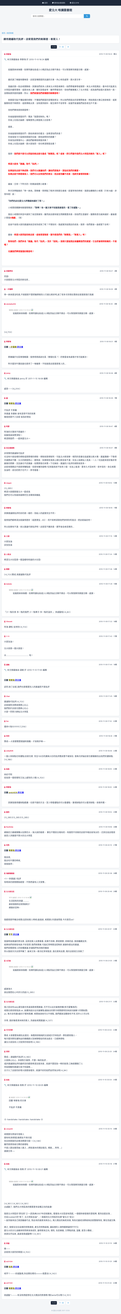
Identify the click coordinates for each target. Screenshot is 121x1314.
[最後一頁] (68, 47)
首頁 (46, 3)
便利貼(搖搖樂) (59, 3)
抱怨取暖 (10, 33)
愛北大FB (75, 3)
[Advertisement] (60, 26)
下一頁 (61, 47)
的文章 (16, 347)
